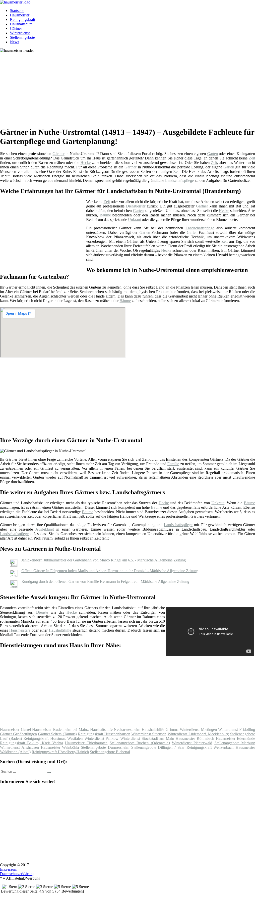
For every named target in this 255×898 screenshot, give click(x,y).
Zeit (252, 158)
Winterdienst (20, 33)
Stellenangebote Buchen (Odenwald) (140, 743)
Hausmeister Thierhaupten (86, 743)
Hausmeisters (19, 630)
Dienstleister (135, 206)
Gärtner (16, 28)
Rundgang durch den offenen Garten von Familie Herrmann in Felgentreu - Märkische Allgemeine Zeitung (105, 581)
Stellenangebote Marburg (234, 743)
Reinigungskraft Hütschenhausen (104, 734)
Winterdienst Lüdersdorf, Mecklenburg (198, 734)
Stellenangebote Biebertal (110, 752)
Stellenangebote (22, 37)
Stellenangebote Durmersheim (105, 747)
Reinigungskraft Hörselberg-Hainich (60, 752)
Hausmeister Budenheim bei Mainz (60, 729)
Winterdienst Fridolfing (236, 729)
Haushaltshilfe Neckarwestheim (115, 729)
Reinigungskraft (22, 19)
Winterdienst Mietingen (198, 729)
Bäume (105, 215)
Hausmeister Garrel (15, 729)
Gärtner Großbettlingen (18, 734)
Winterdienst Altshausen (19, 747)
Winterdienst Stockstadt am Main (147, 738)
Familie (173, 464)
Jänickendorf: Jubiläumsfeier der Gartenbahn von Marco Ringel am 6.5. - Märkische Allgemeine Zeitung (103, 560)
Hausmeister (19, 15)
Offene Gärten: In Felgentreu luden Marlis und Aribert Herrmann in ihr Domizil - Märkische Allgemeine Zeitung (109, 571)
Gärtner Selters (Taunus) (57, 734)
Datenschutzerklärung (17, 874)
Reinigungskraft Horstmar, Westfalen (53, 738)
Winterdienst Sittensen (148, 734)
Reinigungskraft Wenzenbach (210, 747)
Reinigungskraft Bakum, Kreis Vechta (31, 743)
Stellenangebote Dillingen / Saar (158, 747)
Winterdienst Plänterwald (192, 743)
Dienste (42, 612)
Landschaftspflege (179, 180)
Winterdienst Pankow (101, 738)
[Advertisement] (129, 87)
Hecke (85, 162)
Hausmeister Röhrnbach (195, 738)
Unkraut (134, 219)
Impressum (8, 869)
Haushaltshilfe (21, 24)
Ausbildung (44, 529)
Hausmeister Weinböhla (60, 747)
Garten (212, 153)
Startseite (17, 10)
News (14, 42)
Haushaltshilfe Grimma (160, 729)
